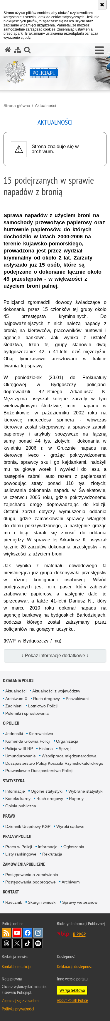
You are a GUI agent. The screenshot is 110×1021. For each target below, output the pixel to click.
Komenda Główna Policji (27, 741)
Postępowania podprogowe (30, 882)
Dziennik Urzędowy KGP (27, 826)
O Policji (11, 723)
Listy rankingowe (20, 854)
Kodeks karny (18, 798)
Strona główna (17, 105)
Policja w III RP (19, 748)
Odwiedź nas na (17, 933)
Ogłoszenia (73, 846)
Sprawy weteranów (79, 902)
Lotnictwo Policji (42, 706)
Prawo (9, 816)
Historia (46, 748)
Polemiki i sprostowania (27, 713)
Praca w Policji (17, 836)
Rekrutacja (52, 854)
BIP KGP (79, 934)
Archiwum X (16, 698)
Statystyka (14, 781)
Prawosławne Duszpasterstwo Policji (38, 770)
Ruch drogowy (46, 698)
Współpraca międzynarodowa (69, 756)
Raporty (76, 798)
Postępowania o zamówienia (31, 874)
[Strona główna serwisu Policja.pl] (8, 49)
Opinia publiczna (20, 806)
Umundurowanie (20, 756)
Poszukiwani (77, 698)
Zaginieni (13, 706)
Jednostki (14, 733)
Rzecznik (13, 902)
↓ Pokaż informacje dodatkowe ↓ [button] (55, 655)
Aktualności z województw (56, 691)
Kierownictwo (41, 733)
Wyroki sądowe (70, 826)
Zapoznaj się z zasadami (20, 1000)
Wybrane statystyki (85, 791)
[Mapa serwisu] (17, 49)
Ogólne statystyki (46, 791)
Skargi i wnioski (42, 902)
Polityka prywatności (18, 1009)
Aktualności (45, 105)
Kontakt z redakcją (16, 966)
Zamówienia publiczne (24, 864)
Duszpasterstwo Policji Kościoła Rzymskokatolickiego (54, 763)
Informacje (15, 791)
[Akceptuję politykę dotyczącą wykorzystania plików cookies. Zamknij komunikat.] (102, 4)
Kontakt (11, 892)
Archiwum (71, 882)
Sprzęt (65, 748)
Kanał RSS (6, 933)
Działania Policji (19, 680)
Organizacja (67, 741)
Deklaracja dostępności (75, 966)
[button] (99, 50)
